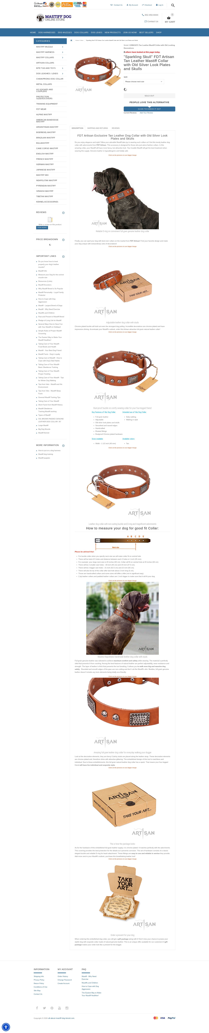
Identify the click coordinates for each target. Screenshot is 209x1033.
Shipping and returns (97, 128)
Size (125, 77)
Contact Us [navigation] (118, 5)
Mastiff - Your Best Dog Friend (49, 350)
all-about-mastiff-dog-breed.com (61, 1018)
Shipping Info (39, 976)
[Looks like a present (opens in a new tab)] (122, 896)
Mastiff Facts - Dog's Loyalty (49, 354)
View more (42, 227)
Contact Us (152, 21)
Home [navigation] (71, 40)
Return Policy (39, 983)
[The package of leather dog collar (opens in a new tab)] (122, 805)
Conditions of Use (40, 987)
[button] (172, 5)
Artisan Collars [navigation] (79, 40)
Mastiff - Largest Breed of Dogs (50, 305)
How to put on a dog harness (49, 450)
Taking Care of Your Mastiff (48, 401)
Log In (160, 5)
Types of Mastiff (44, 415)
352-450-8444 (151, 15)
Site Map (37, 990)
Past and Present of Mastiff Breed (51, 317)
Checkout (148, 5)
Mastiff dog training (45, 454)
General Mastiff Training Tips (49, 397)
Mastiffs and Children (46, 313)
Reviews (115, 128)
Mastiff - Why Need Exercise (49, 309)
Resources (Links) (45, 281)
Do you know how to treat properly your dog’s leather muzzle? (48, 264)
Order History (63, 976)
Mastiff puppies (44, 458)
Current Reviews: (130, 113)
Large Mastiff (43, 425)
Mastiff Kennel (43, 433)
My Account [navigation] (133, 5)
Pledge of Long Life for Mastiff (49, 320)
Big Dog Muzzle (44, 429)
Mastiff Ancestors (44, 285)
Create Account (63, 983)
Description (77, 128)
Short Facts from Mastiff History (50, 405)
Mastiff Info (42, 271)
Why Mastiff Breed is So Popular (50, 289)
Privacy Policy (39, 980)
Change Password (65, 980)
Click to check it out (149, 109)
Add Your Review (146, 113)
